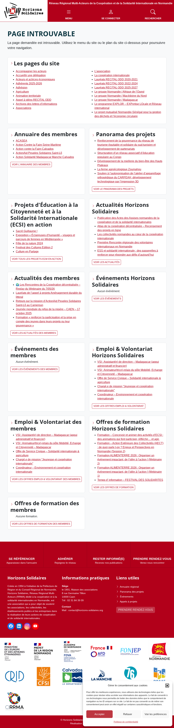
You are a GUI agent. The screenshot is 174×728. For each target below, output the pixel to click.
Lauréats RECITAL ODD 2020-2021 (116, 79)
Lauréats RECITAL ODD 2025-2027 (116, 87)
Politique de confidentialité (126, 722)
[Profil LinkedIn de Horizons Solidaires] (19, 626)
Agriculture (22, 91)
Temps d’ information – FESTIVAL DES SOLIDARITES (130, 479)
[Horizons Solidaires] (24, 10)
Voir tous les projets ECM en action (36, 259)
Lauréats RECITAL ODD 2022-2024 (116, 83)
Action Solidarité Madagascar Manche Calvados (45, 157)
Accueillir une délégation (31, 75)
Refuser (127, 714)
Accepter (99, 714)
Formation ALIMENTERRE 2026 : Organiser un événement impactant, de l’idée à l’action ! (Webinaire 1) (129, 471)
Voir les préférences (156, 714)
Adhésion (21, 87)
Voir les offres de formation (113, 487)
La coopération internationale (112, 75)
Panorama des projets (132, 591)
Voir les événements (107, 298)
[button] (167, 685)
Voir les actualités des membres (34, 333)
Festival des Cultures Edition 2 (34, 247)
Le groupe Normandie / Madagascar (116, 99)
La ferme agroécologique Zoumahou (119, 169)
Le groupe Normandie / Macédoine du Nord (120, 95)
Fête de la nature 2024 (29, 243)
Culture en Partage (27, 251)
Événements (126, 596)
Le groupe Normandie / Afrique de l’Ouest (119, 91)
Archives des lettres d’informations (36, 103)
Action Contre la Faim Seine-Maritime (38, 144)
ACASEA (21, 140)
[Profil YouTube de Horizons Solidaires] (35, 626)
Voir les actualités (106, 262)
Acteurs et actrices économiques (35, 79)
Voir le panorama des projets (113, 189)
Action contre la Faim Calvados (35, 148)
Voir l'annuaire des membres (31, 164)
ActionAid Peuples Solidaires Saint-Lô (39, 152)
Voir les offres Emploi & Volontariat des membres (46, 479)
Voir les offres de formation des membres (41, 523)
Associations (23, 108)
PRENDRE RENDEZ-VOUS (135, 609)
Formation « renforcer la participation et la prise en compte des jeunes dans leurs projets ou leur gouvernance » (46, 321)
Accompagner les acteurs (31, 71)
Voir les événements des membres (35, 369)
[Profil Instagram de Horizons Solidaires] (27, 626)
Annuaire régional (129, 586)
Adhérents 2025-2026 (29, 83)
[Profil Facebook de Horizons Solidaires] (10, 626)
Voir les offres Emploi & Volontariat (118, 406)
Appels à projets (128, 601)
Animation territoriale (28, 95)
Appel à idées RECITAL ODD (33, 99)
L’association (102, 71)
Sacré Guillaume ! (26, 231)
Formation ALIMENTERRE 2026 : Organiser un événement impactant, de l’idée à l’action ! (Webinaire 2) (129, 459)
